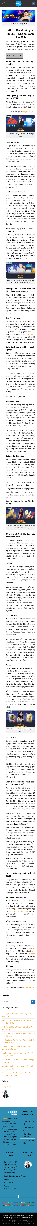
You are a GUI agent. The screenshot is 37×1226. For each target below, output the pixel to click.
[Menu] (33, 3)
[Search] (3, 3)
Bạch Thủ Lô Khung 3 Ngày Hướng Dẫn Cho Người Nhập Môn (18, 1028)
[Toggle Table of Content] (18, 55)
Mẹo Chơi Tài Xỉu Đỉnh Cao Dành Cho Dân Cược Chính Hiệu (17, 1021)
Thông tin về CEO (8, 1087)
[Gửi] (33, 1002)
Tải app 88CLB (28, 988)
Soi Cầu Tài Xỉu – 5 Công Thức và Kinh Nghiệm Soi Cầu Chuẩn (16, 1048)
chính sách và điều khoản (18, 911)
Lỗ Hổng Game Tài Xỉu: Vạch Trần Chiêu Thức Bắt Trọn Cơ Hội (18, 1041)
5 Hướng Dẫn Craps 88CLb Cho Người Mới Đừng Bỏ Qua (17, 1015)
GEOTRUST (31, 334)
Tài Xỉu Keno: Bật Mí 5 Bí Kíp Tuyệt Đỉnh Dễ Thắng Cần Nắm (17, 1054)
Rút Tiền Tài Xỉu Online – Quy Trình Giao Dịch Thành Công (18, 1061)
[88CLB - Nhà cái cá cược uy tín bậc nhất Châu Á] (19, 3)
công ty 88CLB (27, 112)
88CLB (4, 1118)
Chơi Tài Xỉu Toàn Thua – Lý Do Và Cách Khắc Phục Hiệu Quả (18, 1035)
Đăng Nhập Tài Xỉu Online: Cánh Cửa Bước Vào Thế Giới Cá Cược (17, 1074)
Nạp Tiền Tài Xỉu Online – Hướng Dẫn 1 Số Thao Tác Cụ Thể (17, 1067)
